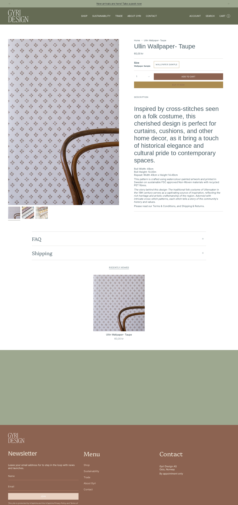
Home (137, 40)
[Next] (228, 3)
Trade (87, 477)
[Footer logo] (16, 438)
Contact (88, 489)
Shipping (42, 253)
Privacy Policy (60, 503)
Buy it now (178, 84)
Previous (8, 122)
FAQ (36, 238)
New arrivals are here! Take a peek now (119, 3)
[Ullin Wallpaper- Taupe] (119, 303)
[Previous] (9, 3)
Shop (87, 465)
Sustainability (91, 471)
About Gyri (90, 483)
